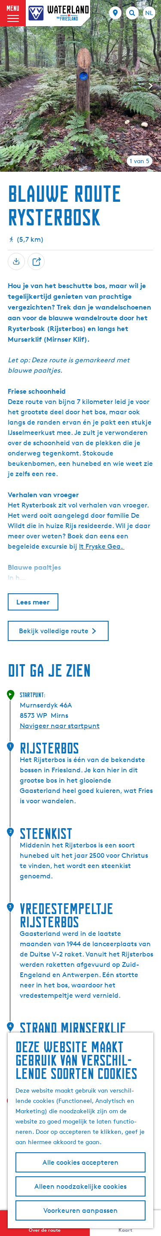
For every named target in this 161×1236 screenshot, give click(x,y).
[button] (38, 662)
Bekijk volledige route (53, 631)
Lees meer (33, 602)
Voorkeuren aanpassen (80, 1210)
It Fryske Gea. (102, 546)
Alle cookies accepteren (80, 1162)
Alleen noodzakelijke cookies (80, 1186)
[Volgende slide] (150, 86)
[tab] (139, 161)
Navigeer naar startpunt (60, 726)
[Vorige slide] (10, 86)
